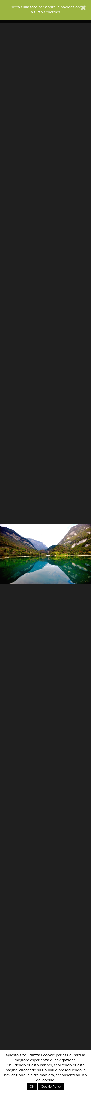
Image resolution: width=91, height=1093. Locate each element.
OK (32, 1086)
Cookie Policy (51, 1086)
